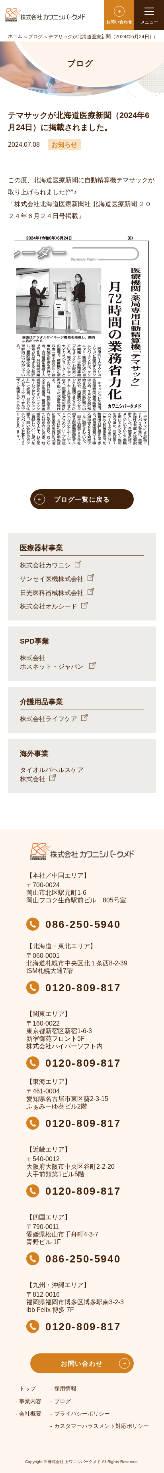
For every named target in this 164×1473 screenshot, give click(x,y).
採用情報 (65, 1388)
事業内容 (30, 1401)
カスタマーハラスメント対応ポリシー (101, 1426)
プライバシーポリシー (82, 1413)
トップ (27, 1388)
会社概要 (30, 1413)
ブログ (62, 1401)
